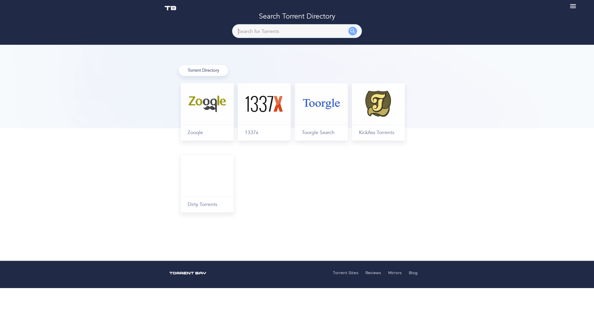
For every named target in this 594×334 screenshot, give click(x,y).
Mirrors (395, 273)
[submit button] (356, 33)
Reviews (373, 273)
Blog (413, 273)
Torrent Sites (345, 273)
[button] (573, 6)
